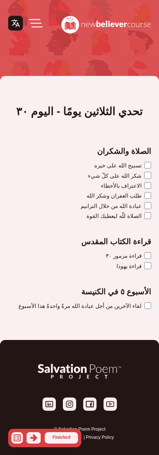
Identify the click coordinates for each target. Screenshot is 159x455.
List (17, 437)
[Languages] (15, 23)
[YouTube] (109, 409)
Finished (61, 437)
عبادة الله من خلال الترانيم (112, 206)
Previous (33, 437)
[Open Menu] (35, 23)
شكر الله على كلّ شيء (115, 176)
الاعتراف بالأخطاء (122, 186)
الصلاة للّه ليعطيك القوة (115, 216)
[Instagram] (69, 409)
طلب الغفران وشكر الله (115, 195)
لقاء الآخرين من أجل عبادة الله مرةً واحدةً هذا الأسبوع (80, 306)
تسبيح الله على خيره (118, 165)
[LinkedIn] (49, 409)
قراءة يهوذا (129, 266)
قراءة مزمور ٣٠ (124, 256)
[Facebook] (89, 409)
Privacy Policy (100, 437)
